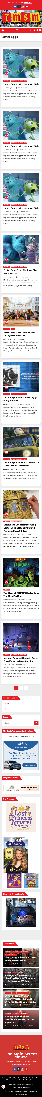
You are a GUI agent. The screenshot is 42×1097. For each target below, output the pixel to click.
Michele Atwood (24, 88)
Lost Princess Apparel (21, 1094)
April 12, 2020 (10, 212)
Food (12, 329)
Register (6, 703)
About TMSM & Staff (15, 1084)
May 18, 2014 (9, 665)
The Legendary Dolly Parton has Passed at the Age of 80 (19, 1019)
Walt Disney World (16, 521)
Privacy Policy (33, 1091)
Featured (6, 80)
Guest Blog (22, 339)
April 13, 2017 (10, 339)
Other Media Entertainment (19, 80)
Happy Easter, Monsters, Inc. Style (21, 84)
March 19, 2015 (10, 534)
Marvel (15, 972)
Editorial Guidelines (27, 1084)
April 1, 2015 (10, 469)
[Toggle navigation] (17, 30)
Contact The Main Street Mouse (21, 1087)
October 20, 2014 (11, 600)
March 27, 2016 (10, 404)
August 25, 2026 (12, 963)
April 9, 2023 (10, 88)
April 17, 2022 (10, 150)
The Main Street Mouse (21, 1055)
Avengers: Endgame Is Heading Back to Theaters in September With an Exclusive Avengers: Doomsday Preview (20, 981)
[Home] (2, 30)
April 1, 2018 (10, 277)
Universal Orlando (10, 954)
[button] (30, 30)
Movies (21, 972)
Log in (6, 708)
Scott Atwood (23, 212)
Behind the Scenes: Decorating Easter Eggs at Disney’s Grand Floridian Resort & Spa (19, 527)
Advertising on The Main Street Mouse (16, 1091)
